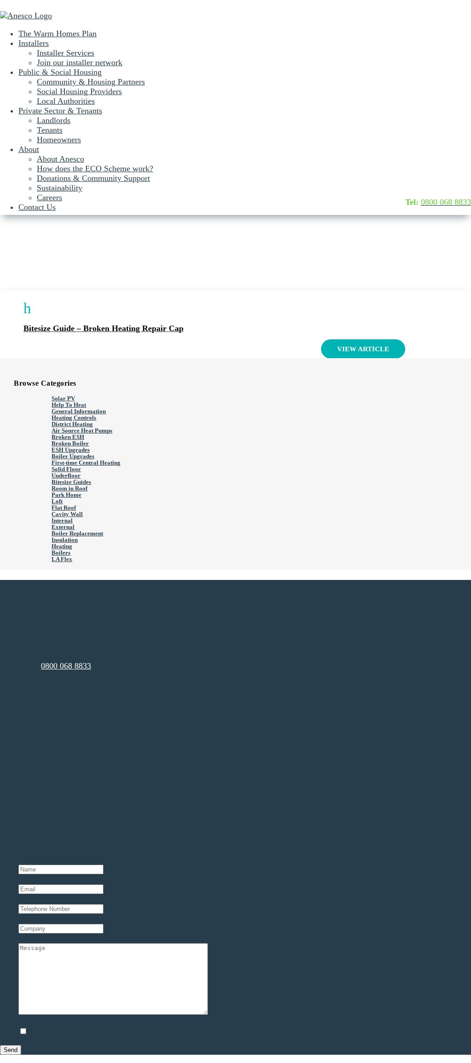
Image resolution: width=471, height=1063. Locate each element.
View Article (363, 349)
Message (35, 938)
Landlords (53, 120)
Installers (33, 43)
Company (36, 918)
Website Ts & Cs (28, 792)
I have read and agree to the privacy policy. (102, 1031)
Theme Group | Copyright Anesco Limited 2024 (95, 813)
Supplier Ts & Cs (92, 792)
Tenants (50, 130)
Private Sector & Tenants (60, 110)
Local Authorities (66, 101)
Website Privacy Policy (30, 756)
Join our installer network (79, 62)
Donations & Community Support (93, 178)
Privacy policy (44, 1021)
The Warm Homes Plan (57, 33)
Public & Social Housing (60, 72)
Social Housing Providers (79, 91)
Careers (49, 197)
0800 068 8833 (66, 665)
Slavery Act (120, 756)
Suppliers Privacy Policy (171, 756)
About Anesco (60, 158)
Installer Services (65, 52)
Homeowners (59, 139)
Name (30, 859)
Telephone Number (50, 898)
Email (30, 878)
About (28, 149)
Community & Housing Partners (91, 81)
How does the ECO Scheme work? (95, 168)
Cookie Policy (82, 756)
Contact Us (37, 207)
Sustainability (59, 187)
